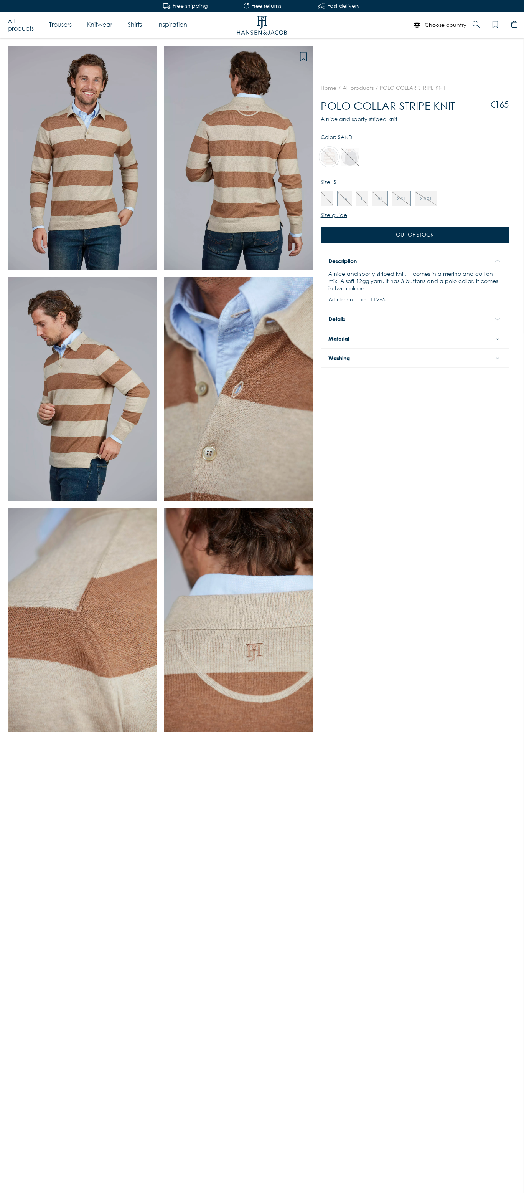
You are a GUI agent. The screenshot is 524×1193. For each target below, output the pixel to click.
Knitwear (99, 24)
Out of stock (414, 234)
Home (328, 88)
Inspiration (172, 24)
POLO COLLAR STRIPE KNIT (413, 88)
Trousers (60, 24)
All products (21, 25)
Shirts (135, 24)
